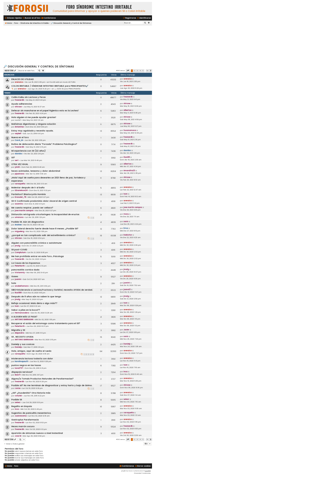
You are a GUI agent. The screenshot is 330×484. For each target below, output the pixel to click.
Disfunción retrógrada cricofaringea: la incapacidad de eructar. (45, 214)
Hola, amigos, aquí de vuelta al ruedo (31, 350)
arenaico (19, 82)
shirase (18, 106)
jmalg (17, 246)
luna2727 (19, 368)
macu (126, 214)
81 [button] (147, 71)
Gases (14, 276)
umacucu (19, 217)
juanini (18, 279)
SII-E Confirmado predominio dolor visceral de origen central (44, 201)
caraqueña (20, 183)
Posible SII (16, 399)
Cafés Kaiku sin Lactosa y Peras (28, 97)
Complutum (20, 252)
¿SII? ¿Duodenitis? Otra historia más (30, 392)
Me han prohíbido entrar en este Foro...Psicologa (37, 256)
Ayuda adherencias (21, 103)
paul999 (148, 471)
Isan (125, 194)
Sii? (13, 157)
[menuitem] (31, 18)
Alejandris (19, 333)
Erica (125, 228)
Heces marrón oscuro (23, 426)
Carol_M (19, 140)
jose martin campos (24, 210)
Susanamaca (129, 130)
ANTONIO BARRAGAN (24, 319)
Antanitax (19, 127)
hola (13, 283)
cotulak (18, 395)
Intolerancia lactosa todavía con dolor (32, 358)
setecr (17, 402)
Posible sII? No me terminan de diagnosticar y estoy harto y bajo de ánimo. (51, 385)
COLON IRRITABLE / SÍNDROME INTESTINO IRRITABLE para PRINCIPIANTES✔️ (49, 85)
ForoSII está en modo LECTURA (62, 82)
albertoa (127, 110)
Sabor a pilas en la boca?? (25, 309)
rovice (17, 388)
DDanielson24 (21, 190)
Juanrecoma (21, 416)
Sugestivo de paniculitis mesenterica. (31, 413)
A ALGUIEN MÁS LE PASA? (24, 316)
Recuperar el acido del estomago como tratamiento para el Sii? (45, 323)
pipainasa (19, 174)
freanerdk (19, 100)
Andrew (18, 224)
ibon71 (17, 375)
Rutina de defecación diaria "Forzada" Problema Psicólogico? (44, 144)
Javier (126, 329)
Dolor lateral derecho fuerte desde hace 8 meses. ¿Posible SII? (44, 228)
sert (16, 160)
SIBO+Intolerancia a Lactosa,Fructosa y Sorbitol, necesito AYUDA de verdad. (52, 289)
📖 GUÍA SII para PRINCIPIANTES (67, 89)
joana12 (127, 289)
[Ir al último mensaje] (133, 79)
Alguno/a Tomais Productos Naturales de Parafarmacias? (42, 378)
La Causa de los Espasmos (25, 263)
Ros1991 (18, 292)
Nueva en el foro (20, 137)
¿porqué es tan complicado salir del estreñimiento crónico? (43, 235)
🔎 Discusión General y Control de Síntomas (38, 66)
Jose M (18, 436)
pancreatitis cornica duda (25, 269)
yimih (17, 167)
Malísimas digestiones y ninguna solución (33, 124)
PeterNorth (20, 266)
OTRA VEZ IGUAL (19, 164)
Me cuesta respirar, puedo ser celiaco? (32, 207)
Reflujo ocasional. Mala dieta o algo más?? (34, 303)
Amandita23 (129, 170)
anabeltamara (21, 286)
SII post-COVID (19, 249)
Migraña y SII (18, 330)
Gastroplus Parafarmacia (25, 419)
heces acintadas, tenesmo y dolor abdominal (35, 170)
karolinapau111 (21, 361)
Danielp (18, 347)
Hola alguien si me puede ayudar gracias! (33, 117)
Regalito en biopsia (21, 406)
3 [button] (137, 71)
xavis (125, 221)
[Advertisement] (77, 45)
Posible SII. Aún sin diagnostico (27, 221)
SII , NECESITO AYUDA (22, 336)
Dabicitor (127, 235)
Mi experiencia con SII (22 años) (28, 150)
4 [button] (140, 71)
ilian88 (126, 157)
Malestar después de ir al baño (28, 187)
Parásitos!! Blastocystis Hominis (28, 194)
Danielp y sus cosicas (22, 344)
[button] (128, 70)
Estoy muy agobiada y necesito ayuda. (32, 130)
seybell (18, 133)
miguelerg (19, 231)
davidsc (18, 153)
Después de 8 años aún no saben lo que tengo (36, 296)
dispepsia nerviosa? (22, 372)
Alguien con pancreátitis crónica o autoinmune (36, 242)
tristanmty (20, 272)
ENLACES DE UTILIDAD (22, 79)
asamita (19, 204)
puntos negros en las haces (26, 365)
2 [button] (134, 71)
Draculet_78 (20, 197)
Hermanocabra (22, 313)
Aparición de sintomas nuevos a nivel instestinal (37, 433)
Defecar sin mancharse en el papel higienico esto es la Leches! (45, 110)
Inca (125, 371)
